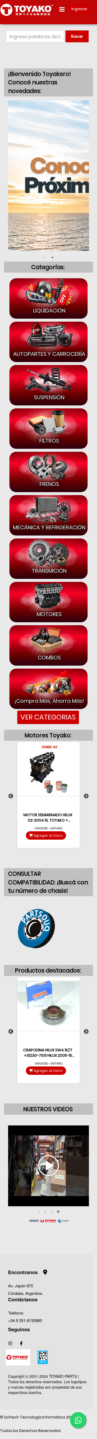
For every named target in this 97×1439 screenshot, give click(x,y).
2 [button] (52, 257)
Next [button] (86, 796)
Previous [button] (10, 796)
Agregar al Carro (48, 835)
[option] (48, 175)
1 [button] (44, 257)
